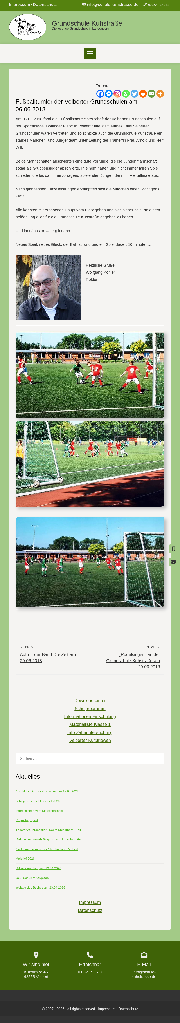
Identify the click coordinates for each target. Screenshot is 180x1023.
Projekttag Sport (27, 820)
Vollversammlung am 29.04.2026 (38, 868)
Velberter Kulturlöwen (90, 740)
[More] (160, 94)
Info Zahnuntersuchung (90, 732)
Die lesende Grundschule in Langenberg (80, 28)
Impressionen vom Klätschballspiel (39, 810)
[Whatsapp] (126, 94)
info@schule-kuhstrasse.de (113, 4)
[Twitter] (134, 94)
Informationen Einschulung (90, 716)
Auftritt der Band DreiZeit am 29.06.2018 (48, 654)
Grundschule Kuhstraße (87, 23)
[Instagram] (117, 94)
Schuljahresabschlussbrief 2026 (38, 801)
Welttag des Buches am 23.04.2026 (40, 887)
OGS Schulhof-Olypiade (32, 878)
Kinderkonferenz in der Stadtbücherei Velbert (47, 849)
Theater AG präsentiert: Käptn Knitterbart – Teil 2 (49, 829)
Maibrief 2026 (25, 858)
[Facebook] (100, 94)
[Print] (143, 94)
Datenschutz (45, 4)
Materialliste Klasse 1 (90, 724)
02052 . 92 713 (158, 5)
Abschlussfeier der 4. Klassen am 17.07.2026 (47, 791)
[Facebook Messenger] (109, 94)
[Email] (151, 94)
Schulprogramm (90, 708)
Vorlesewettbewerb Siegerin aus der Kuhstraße (48, 839)
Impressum (19, 4)
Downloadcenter (90, 700)
